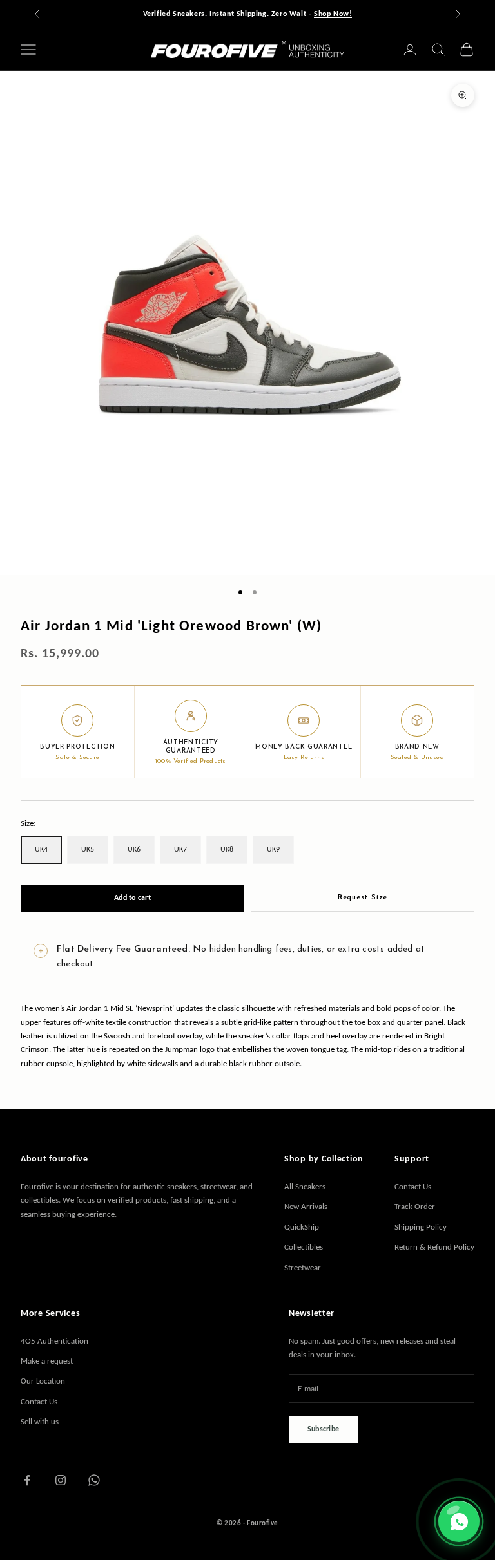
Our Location (43, 1381)
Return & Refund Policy (434, 1247)
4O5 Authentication (54, 1341)
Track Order (414, 1206)
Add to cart (132, 897)
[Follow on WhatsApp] (94, 1480)
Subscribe (323, 1428)
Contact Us (412, 1186)
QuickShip (301, 1227)
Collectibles (303, 1247)
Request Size (362, 897)
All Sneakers (304, 1186)
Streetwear (302, 1267)
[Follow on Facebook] (27, 1480)
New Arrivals (305, 1206)
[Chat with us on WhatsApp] (459, 1521)
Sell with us (40, 1421)
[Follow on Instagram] (60, 1480)
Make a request (47, 1361)
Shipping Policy (420, 1227)
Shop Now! (333, 13)
